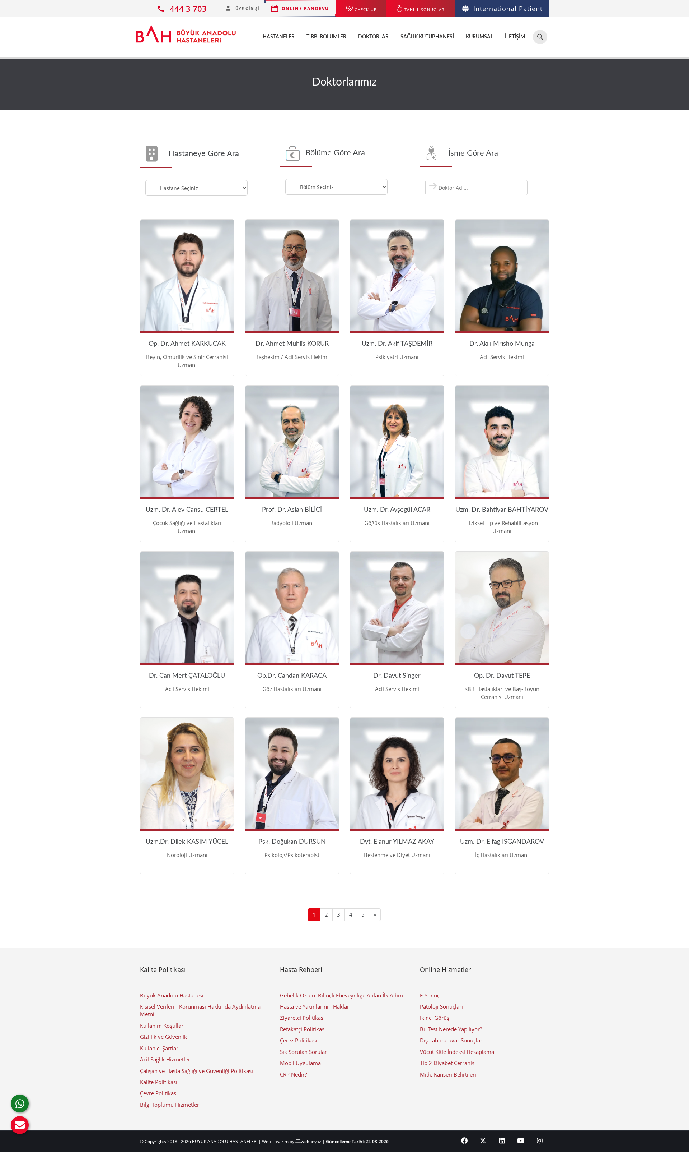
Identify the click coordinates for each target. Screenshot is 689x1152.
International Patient (508, 8)
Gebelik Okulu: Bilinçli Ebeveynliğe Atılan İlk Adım (341, 995)
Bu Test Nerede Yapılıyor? (451, 1029)
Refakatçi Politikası (303, 1029)
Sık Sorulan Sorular (303, 1051)
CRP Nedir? (293, 1074)
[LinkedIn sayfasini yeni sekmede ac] (502, 1140)
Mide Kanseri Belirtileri (448, 1074)
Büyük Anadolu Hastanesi (171, 995)
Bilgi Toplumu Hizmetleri (170, 1104)
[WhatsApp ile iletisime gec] (20, 1103)
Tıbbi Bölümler (326, 37)
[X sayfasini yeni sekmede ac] (483, 1140)
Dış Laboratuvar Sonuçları (452, 1040)
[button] (20, 1125)
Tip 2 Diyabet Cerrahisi (448, 1062)
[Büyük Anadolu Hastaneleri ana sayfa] (186, 30)
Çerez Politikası (298, 1040)
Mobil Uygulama (300, 1062)
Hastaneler (279, 37)
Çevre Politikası (159, 1093)
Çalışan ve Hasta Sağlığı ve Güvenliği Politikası (196, 1070)
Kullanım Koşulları (162, 1025)
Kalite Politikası (158, 1082)
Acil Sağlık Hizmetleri (166, 1059)
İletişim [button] (515, 37)
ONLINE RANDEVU (305, 8)
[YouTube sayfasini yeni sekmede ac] (520, 1140)
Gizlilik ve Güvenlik (163, 1036)
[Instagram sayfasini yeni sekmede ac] (539, 1140)
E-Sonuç (430, 995)
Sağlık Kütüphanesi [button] (427, 37)
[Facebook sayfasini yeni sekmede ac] (464, 1140)
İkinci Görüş (434, 1017)
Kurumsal (479, 37)
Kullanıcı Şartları (160, 1048)
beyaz (311, 1141)
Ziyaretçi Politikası (302, 1017)
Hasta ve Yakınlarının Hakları (315, 1006)
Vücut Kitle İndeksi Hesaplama (457, 1051)
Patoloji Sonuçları (441, 1006)
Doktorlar (373, 37)
